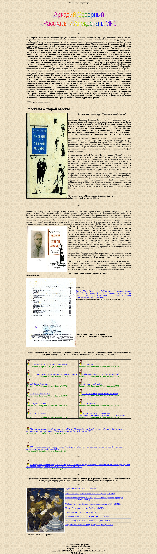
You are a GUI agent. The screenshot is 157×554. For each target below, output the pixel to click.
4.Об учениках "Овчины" (40, 394)
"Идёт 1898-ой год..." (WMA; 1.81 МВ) (80, 489)
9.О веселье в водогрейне (92, 384)
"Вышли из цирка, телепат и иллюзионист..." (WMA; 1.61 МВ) (90, 494)
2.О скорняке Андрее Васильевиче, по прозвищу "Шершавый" (54, 374)
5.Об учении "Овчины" (39, 404)
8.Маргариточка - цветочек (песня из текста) (100, 374)
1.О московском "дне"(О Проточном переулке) (48, 364)
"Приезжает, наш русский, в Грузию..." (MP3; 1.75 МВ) (86, 516)
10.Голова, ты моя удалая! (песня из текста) (100, 394)
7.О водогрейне (88, 364)
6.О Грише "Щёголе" (38, 413)
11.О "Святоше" (89, 403)
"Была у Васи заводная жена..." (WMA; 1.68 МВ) (84, 508)
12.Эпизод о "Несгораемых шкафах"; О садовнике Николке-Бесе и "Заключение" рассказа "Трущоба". (103, 414)
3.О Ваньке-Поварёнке (39, 384)
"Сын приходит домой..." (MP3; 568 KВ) (81, 512)
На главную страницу (78, 3)
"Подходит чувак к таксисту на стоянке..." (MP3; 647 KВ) (87, 520)
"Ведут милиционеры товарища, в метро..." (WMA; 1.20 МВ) (89, 525)
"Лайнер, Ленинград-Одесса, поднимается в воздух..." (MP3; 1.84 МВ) (93, 504)
